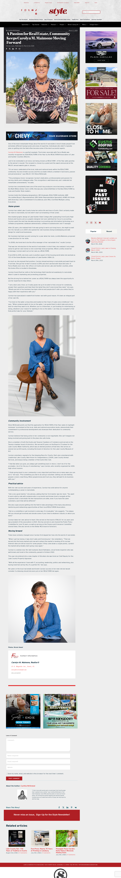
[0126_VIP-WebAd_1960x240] (42, 133)
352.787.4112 (74, 864)
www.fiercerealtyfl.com (18, 669)
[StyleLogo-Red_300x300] (58, 4)
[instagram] (25, 10)
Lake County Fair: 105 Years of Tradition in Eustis (66, 850)
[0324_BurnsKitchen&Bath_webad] (101, 68)
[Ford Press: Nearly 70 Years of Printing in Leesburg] (17, 838)
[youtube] (32, 10)
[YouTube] (100, 222)
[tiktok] (36, 10)
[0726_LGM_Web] (60, 695)
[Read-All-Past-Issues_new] (101, 176)
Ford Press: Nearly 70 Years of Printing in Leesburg (17, 850)
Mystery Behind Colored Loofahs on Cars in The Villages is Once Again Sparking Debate (104, 240)
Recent (109, 231)
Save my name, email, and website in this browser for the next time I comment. (36, 774)
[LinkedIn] (13, 49)
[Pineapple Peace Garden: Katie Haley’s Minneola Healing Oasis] (42, 838)
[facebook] (22, 10)
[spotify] (36, 14)
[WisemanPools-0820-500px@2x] (101, 32)
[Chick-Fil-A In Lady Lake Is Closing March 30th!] (87, 249)
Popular (93, 231)
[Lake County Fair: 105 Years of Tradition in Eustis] (67, 838)
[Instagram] (91, 222)
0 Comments (21, 853)
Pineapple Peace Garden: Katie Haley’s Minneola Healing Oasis (40, 850)
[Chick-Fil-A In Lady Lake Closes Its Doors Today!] (87, 257)
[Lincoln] (101, 140)
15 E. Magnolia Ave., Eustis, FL (22, 666)
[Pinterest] (16, 49)
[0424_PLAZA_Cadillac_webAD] (23, 695)
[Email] (19, 49)
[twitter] (29, 10)
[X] (9, 49)
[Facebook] (6, 49)
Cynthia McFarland (13, 30)
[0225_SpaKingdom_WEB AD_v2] (101, 104)
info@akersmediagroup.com (88, 864)
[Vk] (76, 807)
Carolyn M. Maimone (15, 152)
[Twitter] (95, 222)
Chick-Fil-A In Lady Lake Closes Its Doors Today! (103, 257)
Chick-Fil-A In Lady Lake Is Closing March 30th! (103, 249)
